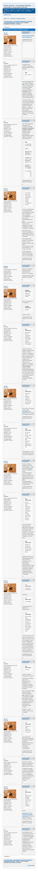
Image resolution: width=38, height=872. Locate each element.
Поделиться (25, 31)
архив (29, 81)
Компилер (19, 9)
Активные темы (7, 14)
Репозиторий (25, 816)
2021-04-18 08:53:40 (26, 325)
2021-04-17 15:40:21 (26, 188)
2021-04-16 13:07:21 (26, 32)
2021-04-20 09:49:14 (26, 580)
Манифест (12, 9)
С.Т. (5, 62)
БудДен (6, 266)
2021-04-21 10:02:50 (26, 759)
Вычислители (9, 11)
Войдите (13, 18)
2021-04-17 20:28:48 (26, 266)
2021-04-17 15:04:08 (26, 121)
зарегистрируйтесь (21, 18)
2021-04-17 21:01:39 (26, 286)
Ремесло (29, 9)
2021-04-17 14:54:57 (26, 61)
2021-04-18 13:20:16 (26, 386)
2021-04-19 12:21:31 (26, 424)
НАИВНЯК (6, 9)
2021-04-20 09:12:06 (26, 494)
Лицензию (24, 813)
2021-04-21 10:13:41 (26, 786)
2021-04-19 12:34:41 (26, 461)
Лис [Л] (5, 33)
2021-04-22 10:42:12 (26, 829)
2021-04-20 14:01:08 (26, 662)
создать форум (30, 865)
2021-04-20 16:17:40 (26, 718)
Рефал (17, 22)
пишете (27, 466)
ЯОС (24, 9)
